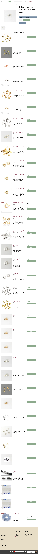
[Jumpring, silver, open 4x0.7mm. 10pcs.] (6, 432)
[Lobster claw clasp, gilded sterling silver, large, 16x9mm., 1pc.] (6, 320)
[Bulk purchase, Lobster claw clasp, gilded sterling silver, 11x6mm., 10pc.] (6, 95)
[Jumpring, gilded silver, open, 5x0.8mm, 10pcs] (6, 53)
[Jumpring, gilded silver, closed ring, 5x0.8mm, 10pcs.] (6, 446)
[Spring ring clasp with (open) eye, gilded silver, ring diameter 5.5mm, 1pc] (6, 193)
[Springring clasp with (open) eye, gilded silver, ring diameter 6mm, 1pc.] (6, 179)
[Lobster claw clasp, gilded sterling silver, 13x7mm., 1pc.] (6, 334)
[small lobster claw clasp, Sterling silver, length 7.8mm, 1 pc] (6, 81)
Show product (31, 36)
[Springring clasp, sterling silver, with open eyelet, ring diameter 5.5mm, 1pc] (6, 263)
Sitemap (16, 536)
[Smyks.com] (3, 2)
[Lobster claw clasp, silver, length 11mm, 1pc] (6, 137)
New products (26, 530)
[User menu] (32, 1)
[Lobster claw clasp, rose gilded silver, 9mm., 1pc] (6, 67)
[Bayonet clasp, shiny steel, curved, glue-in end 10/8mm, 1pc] (6, 476)
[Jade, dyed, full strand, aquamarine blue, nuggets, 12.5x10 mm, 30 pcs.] (6, 518)
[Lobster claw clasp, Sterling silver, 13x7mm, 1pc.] (6, 376)
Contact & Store (18, 531)
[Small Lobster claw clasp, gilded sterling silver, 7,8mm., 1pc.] (6, 109)
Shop (16, 533)
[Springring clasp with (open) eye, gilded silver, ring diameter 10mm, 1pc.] (6, 207)
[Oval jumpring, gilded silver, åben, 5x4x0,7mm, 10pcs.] (6, 39)
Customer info (17, 532)
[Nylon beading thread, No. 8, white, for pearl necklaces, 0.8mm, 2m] (6, 490)
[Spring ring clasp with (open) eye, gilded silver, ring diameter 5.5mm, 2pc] (6, 165)
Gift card (26, 535)
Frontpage (17, 530)
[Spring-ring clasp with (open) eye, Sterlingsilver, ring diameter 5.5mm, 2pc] (6, 277)
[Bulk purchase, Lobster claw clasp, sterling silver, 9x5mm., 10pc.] (6, 292)
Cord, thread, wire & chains (28, 533)
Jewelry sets (26, 531)
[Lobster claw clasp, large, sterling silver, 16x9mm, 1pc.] (6, 362)
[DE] (30, 1)
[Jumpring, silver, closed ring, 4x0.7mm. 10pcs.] (6, 418)
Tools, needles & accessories (28, 534)
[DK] (29, 1)
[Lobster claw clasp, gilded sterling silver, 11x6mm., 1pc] (6, 348)
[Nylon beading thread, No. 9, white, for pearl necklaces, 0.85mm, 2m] (6, 504)
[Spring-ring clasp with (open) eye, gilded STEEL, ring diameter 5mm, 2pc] (6, 221)
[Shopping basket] (35, 1)
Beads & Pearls (27, 532)
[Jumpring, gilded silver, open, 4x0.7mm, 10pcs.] (6, 390)
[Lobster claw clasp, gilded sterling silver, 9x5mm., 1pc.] (6, 404)
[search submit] (21, 1)
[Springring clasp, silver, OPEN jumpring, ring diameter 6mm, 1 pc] (6, 249)
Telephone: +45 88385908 (4, 535)
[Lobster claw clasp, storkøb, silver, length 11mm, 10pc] (6, 123)
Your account (17, 535)
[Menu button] (36, 1)
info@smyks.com (3, 536)
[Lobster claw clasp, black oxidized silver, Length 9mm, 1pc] (6, 460)
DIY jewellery (9, 1)
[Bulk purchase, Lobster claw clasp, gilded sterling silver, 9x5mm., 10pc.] (6, 306)
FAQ (16, 534)
